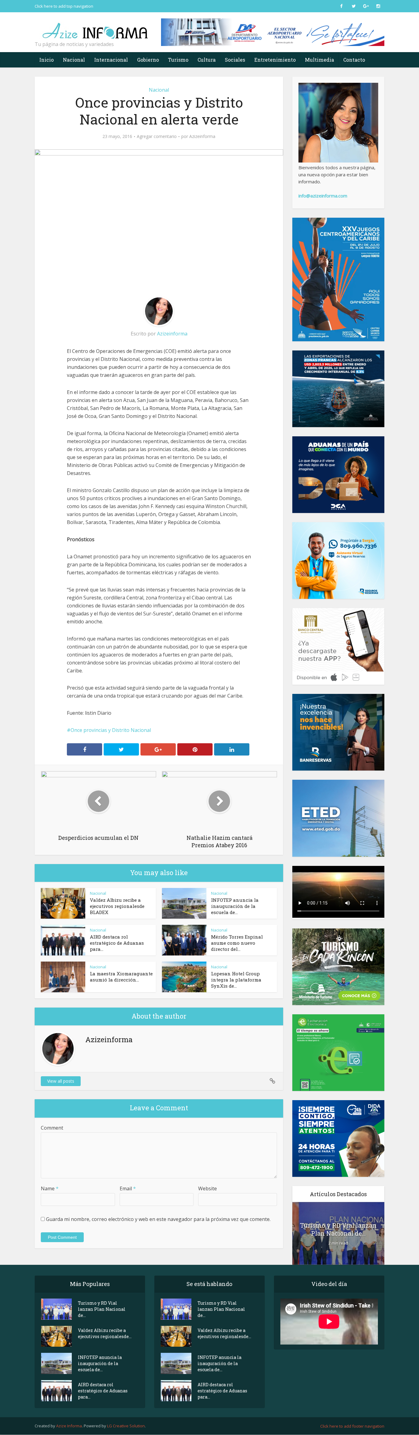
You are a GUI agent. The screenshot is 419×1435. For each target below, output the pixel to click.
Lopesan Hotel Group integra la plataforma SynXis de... (236, 979)
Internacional (111, 59)
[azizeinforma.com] (96, 28)
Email (128, 1188)
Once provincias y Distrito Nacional (111, 730)
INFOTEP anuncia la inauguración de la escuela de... (235, 906)
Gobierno (148, 59)
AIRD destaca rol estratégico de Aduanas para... (117, 943)
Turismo (178, 59)
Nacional (74, 59)
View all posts (60, 1081)
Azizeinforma (202, 136)
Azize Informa (69, 1426)
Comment (52, 1127)
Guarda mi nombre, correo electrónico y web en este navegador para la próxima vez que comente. (158, 1219)
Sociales (235, 59)
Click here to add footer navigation (352, 1426)
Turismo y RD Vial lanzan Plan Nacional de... (338, 1229)
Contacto (354, 59)
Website (207, 1188)
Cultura (207, 59)
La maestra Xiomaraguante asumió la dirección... (121, 976)
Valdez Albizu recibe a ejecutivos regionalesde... (105, 1333)
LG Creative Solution (126, 1426)
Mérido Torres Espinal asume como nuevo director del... (237, 943)
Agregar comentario (157, 136)
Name (50, 1188)
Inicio (46, 59)
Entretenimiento (275, 59)
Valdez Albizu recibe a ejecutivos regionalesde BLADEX (117, 906)
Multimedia (319, 59)
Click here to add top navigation (64, 6)
